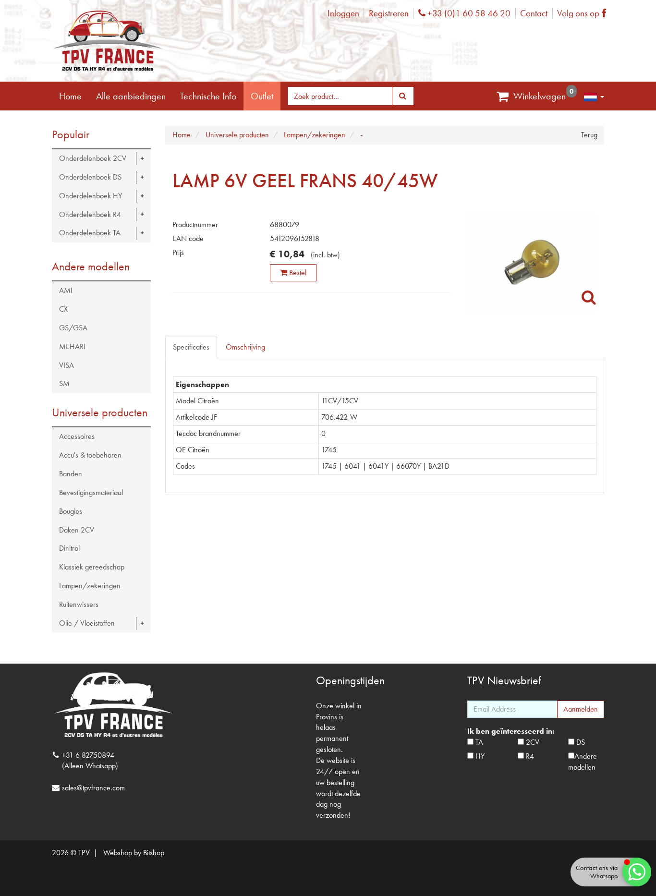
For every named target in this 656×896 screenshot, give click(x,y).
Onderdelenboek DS (90, 177)
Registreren (389, 13)
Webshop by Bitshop (133, 853)
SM (64, 383)
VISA (66, 365)
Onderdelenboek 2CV (92, 158)
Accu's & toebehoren (90, 455)
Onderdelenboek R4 (90, 214)
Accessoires (77, 436)
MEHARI (72, 346)
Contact (533, 13)
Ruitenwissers (78, 604)
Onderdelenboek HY (90, 196)
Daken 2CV (76, 530)
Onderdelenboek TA (90, 233)
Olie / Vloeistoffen (87, 623)
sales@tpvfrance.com (93, 788)
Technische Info (208, 96)
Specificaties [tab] (191, 347)
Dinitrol (69, 548)
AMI (66, 290)
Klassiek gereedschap (91, 567)
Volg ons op (584, 13)
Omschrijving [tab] (245, 347)
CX (63, 309)
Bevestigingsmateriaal (91, 492)
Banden (70, 474)
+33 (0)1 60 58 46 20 (467, 13)
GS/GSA (73, 328)
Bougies (70, 511)
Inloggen (343, 13)
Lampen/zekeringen (90, 586)
